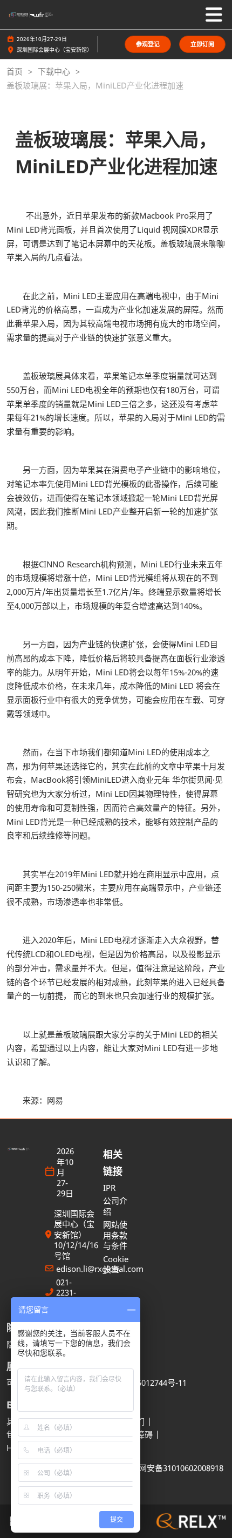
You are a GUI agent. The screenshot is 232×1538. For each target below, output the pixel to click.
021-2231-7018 (66, 1293)
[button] (148, 44)
